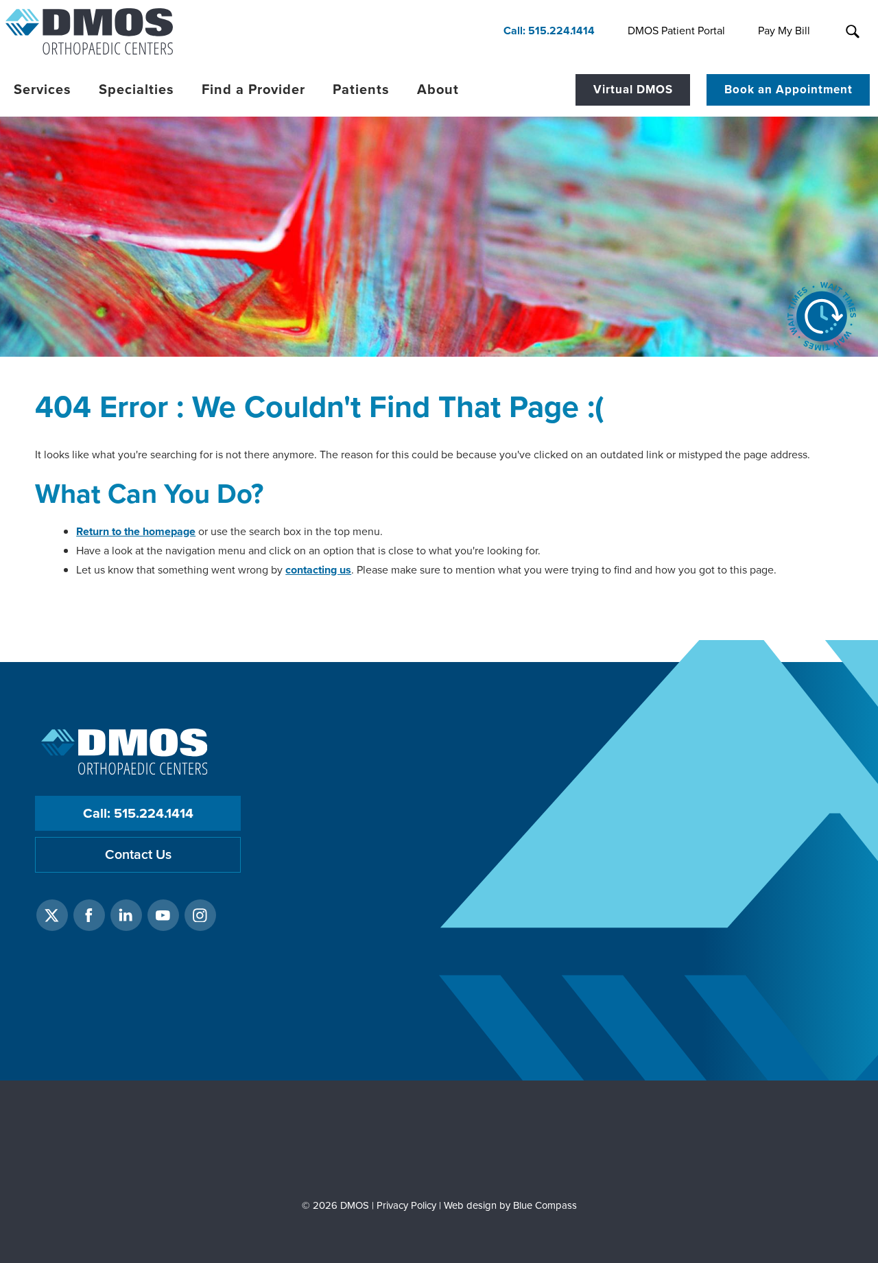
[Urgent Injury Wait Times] (821, 316)
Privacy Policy (406, 1205)
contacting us (318, 570)
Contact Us (138, 854)
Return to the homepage (135, 531)
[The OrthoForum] (210, 1142)
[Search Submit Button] (852, 31)
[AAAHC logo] (438, 1142)
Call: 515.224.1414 (138, 813)
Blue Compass (545, 1205)
